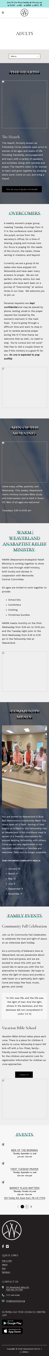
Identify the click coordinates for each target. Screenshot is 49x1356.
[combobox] (24, 56)
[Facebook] (3, 1246)
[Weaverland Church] (24, 13)
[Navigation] (3, 13)
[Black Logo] (12, 1230)
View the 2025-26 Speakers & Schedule (22, 189)
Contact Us (24, 1074)
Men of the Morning (24, 1150)
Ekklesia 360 (24, 1352)
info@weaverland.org (15, 1301)
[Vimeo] (7, 1246)
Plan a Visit (7, 1261)
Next (31, 1206)
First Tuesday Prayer (24, 1169)
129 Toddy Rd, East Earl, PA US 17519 (24, 1198)
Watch (4, 1264)
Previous (18, 1206)
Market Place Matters (24, 1188)
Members (6, 1272)
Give (4, 1268)
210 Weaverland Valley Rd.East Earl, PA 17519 (17, 1288)
